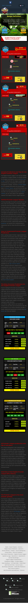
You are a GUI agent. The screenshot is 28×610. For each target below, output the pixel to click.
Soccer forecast (6, 550)
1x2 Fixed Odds (15, 563)
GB (22, 5)
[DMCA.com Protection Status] (14, 593)
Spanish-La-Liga (6, 556)
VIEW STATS (14, 348)
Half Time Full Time (9, 565)
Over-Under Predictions (7, 554)
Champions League (9, 561)
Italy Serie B (22, 556)
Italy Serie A (15, 556)
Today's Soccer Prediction (10, 548)
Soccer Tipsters (9, 188)
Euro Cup (23, 179)
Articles (20, 547)
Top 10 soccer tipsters (14, 263)
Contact (13, 550)
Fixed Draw (22, 563)
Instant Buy (20, 79)
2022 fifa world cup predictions (11, 570)
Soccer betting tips (20, 550)
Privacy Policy (8, 552)
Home (6, 547)
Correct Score (19, 565)
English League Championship (13, 559)
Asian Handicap (6, 563)
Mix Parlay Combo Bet (7, 566)
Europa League (19, 561)
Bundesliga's (17, 511)
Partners (22, 570)
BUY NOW (23, 339)
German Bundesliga (14, 557)
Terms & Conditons (17, 552)
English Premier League (20, 554)
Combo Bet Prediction (19, 566)
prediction (3, 223)
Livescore (20, 548)
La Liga (3, 181)
